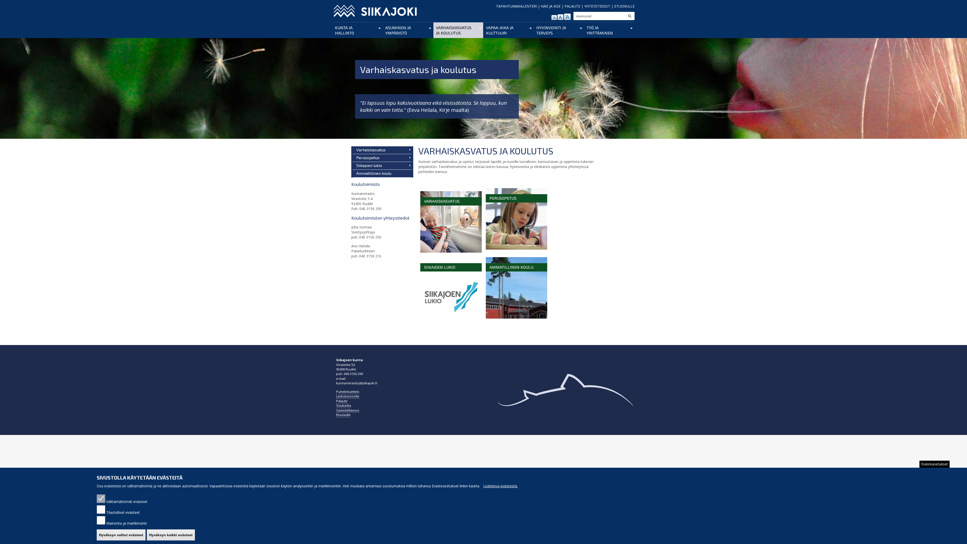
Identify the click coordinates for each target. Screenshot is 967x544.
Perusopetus (367, 157)
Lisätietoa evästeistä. (500, 486)
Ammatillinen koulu (373, 173)
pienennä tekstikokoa (554, 17)
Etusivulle (343, 415)
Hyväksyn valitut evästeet (121, 535)
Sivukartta (343, 405)
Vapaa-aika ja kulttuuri (499, 30)
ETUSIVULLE (624, 6)
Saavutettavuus (347, 410)
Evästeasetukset (934, 464)
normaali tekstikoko (560, 17)
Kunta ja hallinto (344, 30)
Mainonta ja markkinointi (126, 523)
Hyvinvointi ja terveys (551, 30)
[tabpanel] (509, 253)
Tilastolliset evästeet (123, 512)
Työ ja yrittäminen (600, 30)
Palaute (342, 401)
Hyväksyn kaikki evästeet (171, 535)
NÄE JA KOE (551, 6)
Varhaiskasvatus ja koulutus (453, 30)
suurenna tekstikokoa (567, 16)
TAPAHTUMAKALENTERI (516, 6)
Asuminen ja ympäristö (398, 30)
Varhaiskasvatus (371, 149)
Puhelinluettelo (347, 391)
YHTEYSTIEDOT (597, 6)
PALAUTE (572, 6)
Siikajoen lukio (369, 165)
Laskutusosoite (347, 396)
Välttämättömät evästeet (126, 501)
